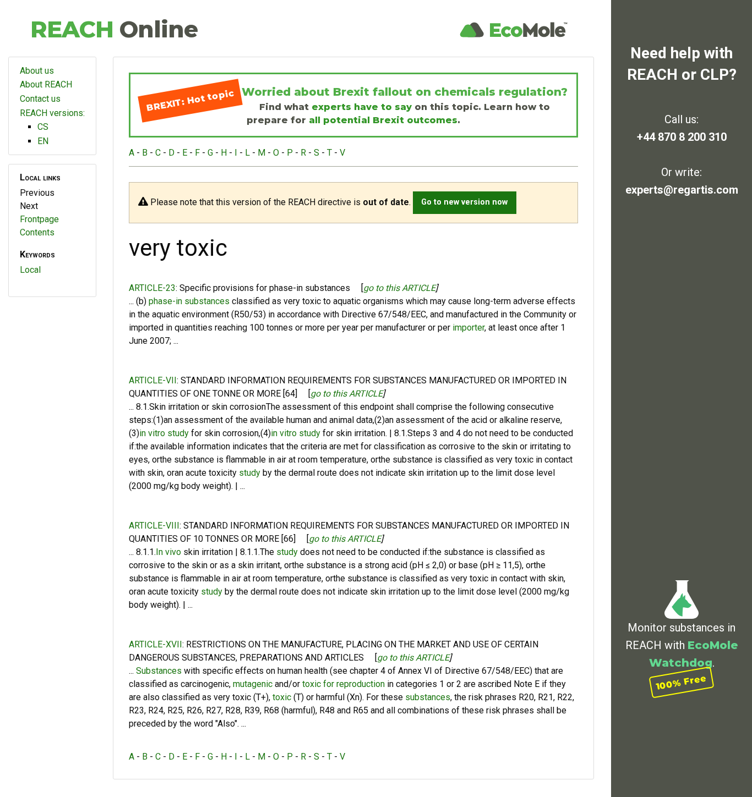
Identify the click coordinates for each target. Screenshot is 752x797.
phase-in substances (189, 301)
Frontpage (39, 219)
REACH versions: (52, 113)
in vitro (152, 433)
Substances (159, 671)
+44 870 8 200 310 (682, 137)
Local (30, 270)
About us (37, 70)
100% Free (681, 682)
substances (427, 697)
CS (42, 127)
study (178, 433)
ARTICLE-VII (153, 380)
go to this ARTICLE (399, 288)
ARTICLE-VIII (154, 525)
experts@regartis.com (681, 189)
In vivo (168, 552)
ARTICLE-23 (152, 288)
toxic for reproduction (343, 684)
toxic (282, 697)
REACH (114, 29)
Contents (37, 232)
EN (42, 141)
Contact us (40, 99)
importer (468, 327)
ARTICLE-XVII (155, 644)
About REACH (46, 84)
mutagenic (253, 684)
